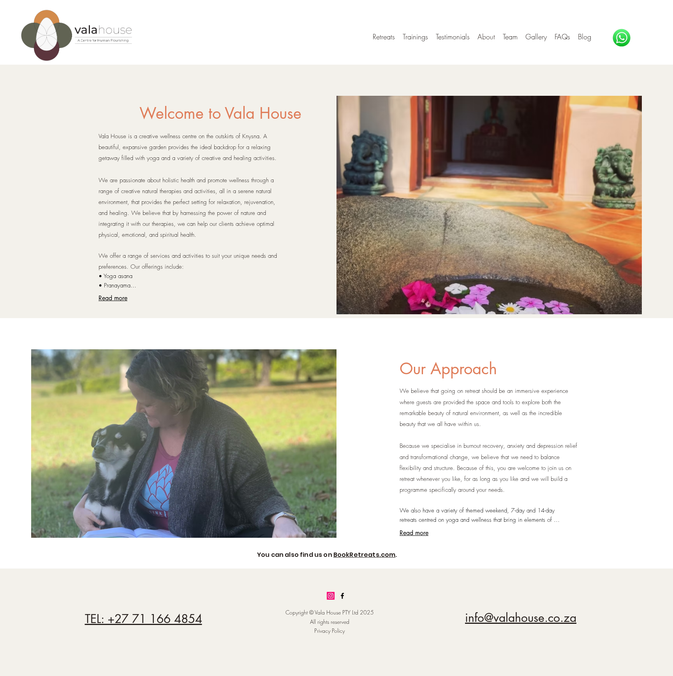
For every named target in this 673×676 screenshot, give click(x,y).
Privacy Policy (329, 630)
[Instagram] (331, 596)
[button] (415, 36)
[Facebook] (342, 596)
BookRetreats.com (364, 554)
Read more (113, 298)
